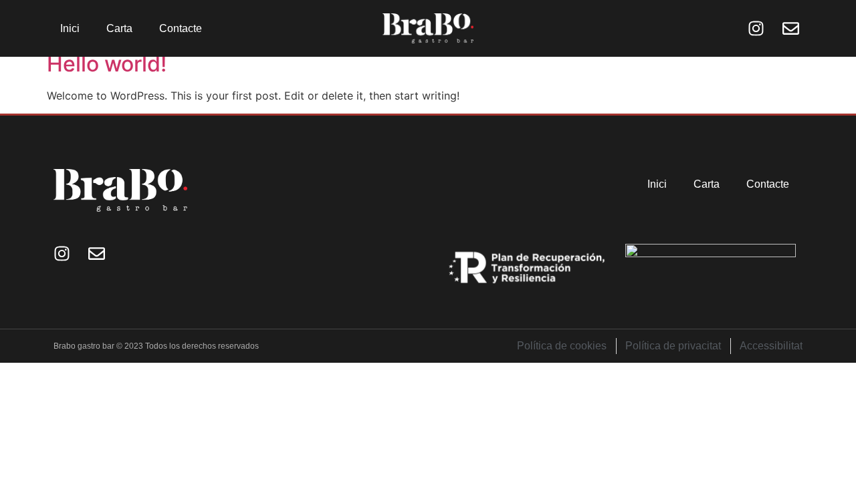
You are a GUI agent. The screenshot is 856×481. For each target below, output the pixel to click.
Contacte (180, 28)
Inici (70, 28)
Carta (119, 28)
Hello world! (107, 64)
